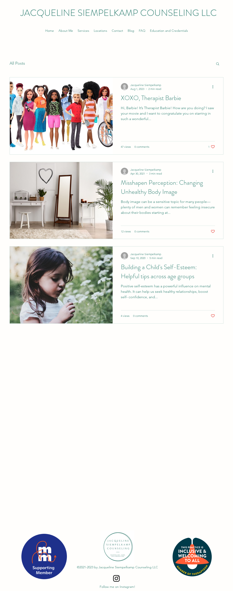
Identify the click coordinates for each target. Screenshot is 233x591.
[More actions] (214, 86)
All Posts (17, 63)
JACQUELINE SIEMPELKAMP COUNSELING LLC (118, 12)
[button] (217, 64)
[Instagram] (116, 578)
